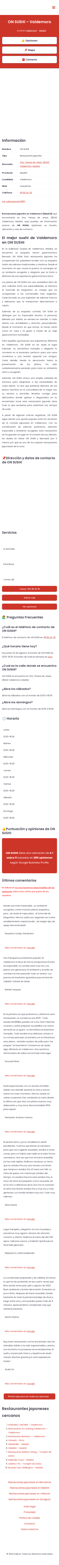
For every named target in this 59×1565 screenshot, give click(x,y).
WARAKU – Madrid (17, 1448)
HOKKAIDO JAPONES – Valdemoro (25, 1424)
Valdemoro (31, 30)
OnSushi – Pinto (16, 1440)
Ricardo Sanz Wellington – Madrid (25, 1467)
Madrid (42, 30)
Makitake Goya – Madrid (21, 1459)
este (50, 656)
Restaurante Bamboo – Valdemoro (26, 1436)
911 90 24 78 (49, 637)
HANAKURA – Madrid (18, 1444)
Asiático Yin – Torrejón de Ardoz (24, 1463)
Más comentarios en (20, 947)
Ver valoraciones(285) (13, 201)
